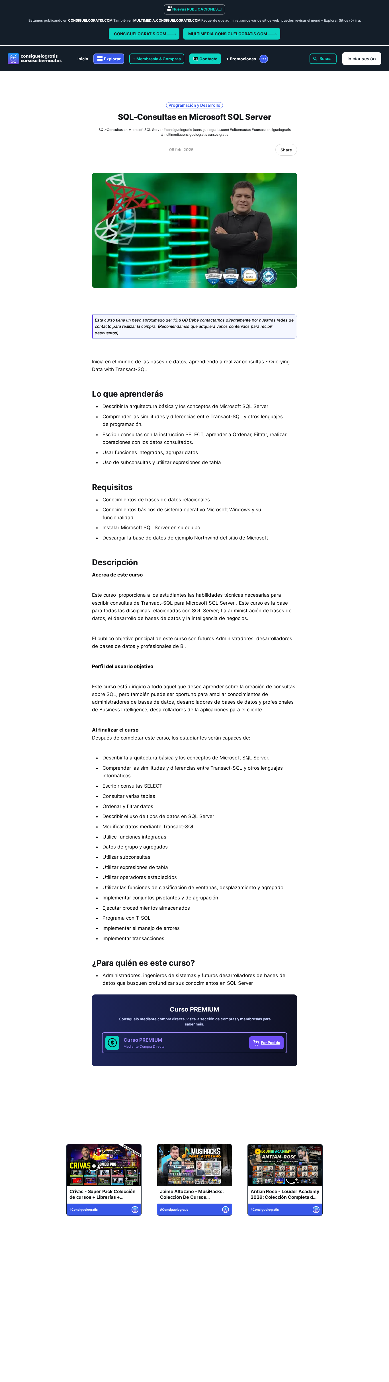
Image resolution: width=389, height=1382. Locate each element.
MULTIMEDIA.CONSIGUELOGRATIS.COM (228, 33)
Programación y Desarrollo (194, 105)
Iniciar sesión (361, 58)
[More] (263, 59)
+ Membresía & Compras (157, 58)
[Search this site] (323, 58)
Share (286, 149)
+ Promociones (241, 58)
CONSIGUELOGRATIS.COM (140, 33)
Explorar (112, 58)
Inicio (82, 58)
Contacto (208, 58)
